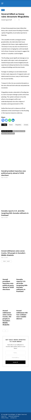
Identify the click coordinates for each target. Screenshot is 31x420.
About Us (3, 416)
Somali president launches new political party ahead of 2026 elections (13, 173)
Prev (4, 261)
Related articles (7, 131)
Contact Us (13, 417)
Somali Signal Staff (6, 20)
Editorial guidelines (13, 416)
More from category (8, 133)
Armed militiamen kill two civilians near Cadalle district (22, 315)
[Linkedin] (13, 120)
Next (8, 261)
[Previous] (4, 331)
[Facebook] (2, 120)
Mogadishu (18, 124)
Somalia (26, 124)
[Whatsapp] (9, 120)
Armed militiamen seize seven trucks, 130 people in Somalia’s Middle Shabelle (13, 253)
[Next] (7, 331)
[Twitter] (6, 120)
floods (11, 124)
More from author (19, 131)
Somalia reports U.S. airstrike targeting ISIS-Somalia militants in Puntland (15, 213)
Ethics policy (4, 417)
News (3, 10)
